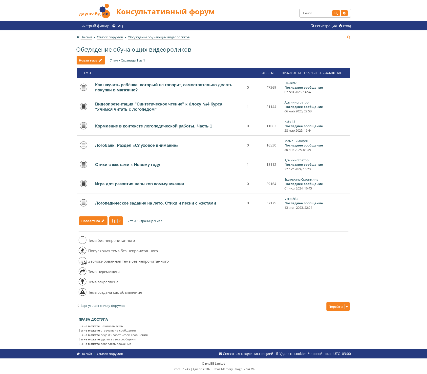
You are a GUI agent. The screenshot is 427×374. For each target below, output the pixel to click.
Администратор (296, 102)
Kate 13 (289, 121)
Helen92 (290, 83)
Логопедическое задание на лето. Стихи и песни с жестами (155, 203)
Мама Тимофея (296, 141)
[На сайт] (96, 10)
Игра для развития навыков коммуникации (139, 183)
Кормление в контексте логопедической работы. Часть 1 (153, 126)
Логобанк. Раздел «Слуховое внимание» (136, 145)
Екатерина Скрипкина (301, 179)
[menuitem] (117, 26)
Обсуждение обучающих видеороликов (133, 49)
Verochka (291, 198)
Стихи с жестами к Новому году (127, 164)
